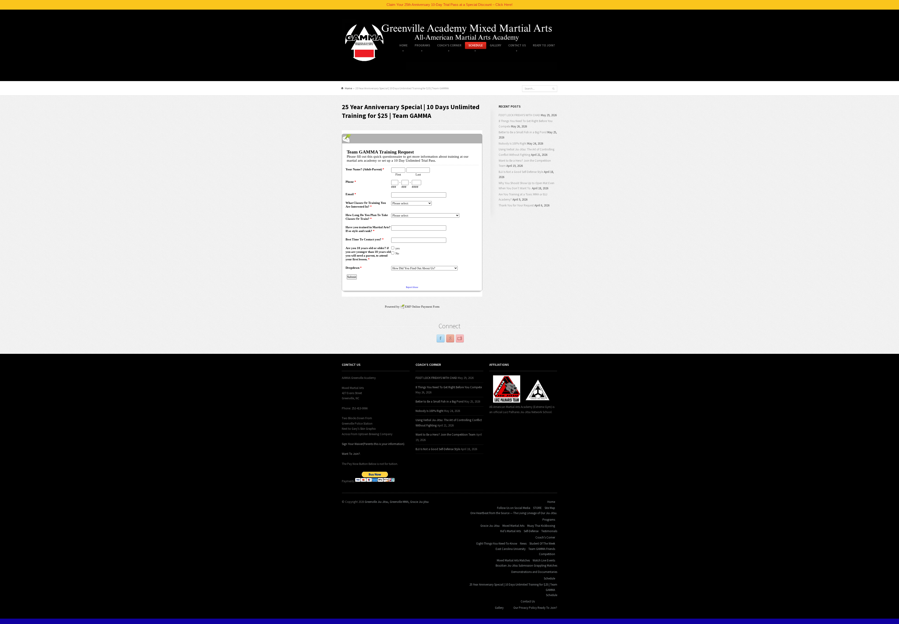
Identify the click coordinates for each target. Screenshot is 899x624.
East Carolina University (511, 549)
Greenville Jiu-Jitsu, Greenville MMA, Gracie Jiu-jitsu (397, 502)
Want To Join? (351, 454)
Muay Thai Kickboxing (541, 526)
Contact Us (515, 46)
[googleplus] (450, 338)
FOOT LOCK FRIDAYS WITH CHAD (519, 115)
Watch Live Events (544, 560)
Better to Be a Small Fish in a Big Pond (523, 132)
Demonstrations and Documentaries (534, 572)
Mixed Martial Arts (513, 526)
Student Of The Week (542, 544)
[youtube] (460, 338)
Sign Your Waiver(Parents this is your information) (373, 444)
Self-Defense (531, 531)
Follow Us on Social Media (513, 508)
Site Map (550, 508)
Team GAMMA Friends (541, 549)
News (523, 544)
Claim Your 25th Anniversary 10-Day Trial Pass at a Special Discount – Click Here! (449, 5)
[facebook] (440, 338)
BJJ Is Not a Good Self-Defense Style (521, 172)
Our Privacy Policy (525, 608)
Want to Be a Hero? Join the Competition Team (445, 435)
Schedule (474, 46)
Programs (420, 46)
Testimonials (549, 531)
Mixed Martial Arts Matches (513, 560)
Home (402, 46)
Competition (547, 554)
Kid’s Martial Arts (510, 531)
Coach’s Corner (447, 46)
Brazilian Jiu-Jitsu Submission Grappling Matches (526, 566)
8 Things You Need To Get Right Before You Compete (449, 387)
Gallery (495, 45)
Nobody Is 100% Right (513, 144)
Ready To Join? (544, 45)
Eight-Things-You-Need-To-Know (496, 544)
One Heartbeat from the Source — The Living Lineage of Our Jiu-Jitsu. (513, 513)
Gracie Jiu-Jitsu (490, 526)
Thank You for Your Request (516, 205)
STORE (537, 508)
